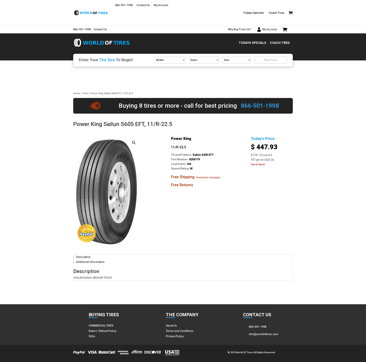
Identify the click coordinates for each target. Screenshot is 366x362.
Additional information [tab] (90, 261)
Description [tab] (83, 256)
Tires (85, 93)
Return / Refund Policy (102, 330)
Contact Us (143, 5)
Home (76, 93)
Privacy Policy (175, 336)
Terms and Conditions (179, 330)
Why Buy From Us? (239, 29)
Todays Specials (253, 12)
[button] (133, 142)
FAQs (92, 336)
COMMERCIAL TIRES (101, 325)
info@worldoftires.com (263, 334)
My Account (161, 5)
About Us (171, 325)
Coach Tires (276, 12)
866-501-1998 (124, 5)
